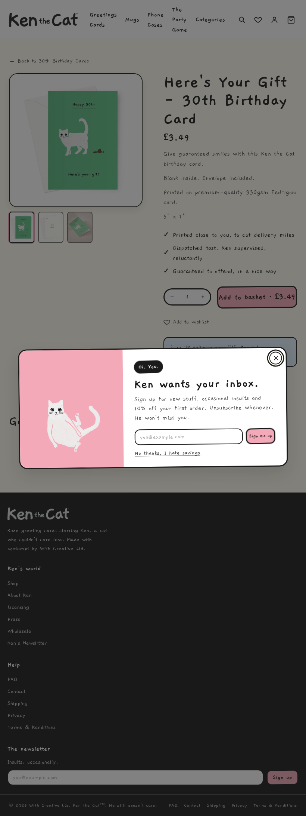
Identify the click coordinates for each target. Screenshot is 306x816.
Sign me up (260, 436)
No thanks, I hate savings (167, 453)
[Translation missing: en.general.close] (275, 358)
